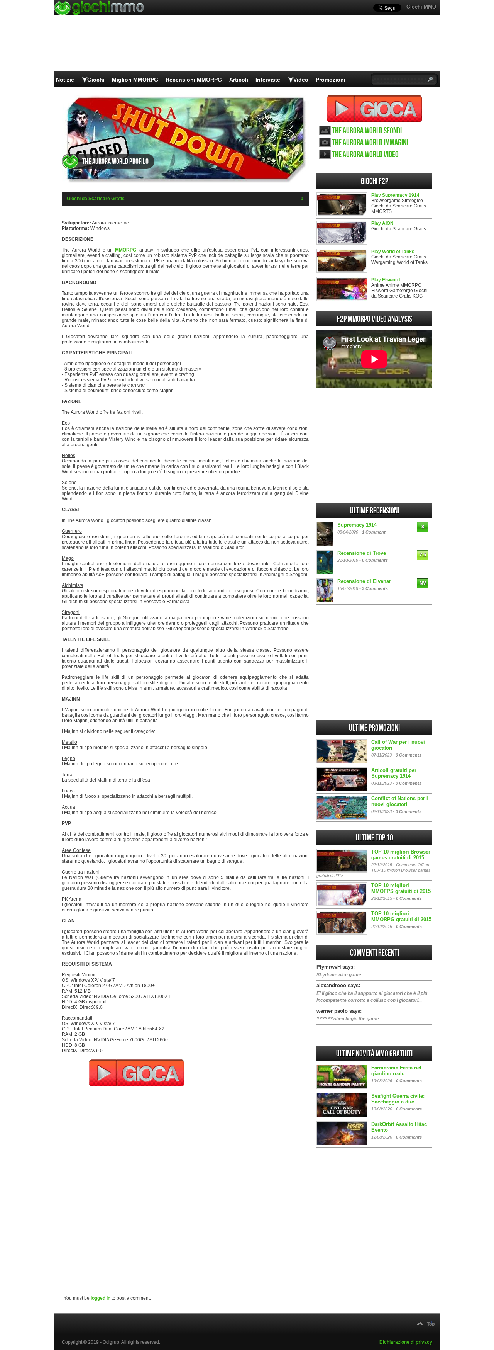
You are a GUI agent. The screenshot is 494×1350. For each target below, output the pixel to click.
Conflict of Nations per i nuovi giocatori (399, 801)
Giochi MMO (421, 7)
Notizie (65, 80)
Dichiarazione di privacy (405, 1342)
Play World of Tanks (392, 251)
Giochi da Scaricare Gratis (96, 198)
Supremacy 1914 (357, 525)
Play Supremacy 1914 (395, 195)
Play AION (382, 223)
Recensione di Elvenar (364, 581)
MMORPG (125, 250)
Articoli (238, 80)
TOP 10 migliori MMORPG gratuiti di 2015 (401, 916)
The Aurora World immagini (370, 143)
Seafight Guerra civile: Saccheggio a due (398, 1099)
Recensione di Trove (361, 553)
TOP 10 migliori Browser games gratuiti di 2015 (400, 854)
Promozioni (330, 80)
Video (300, 80)
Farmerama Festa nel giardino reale (396, 1070)
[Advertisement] (185, 1180)
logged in (100, 1298)
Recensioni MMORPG (194, 80)
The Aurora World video (365, 155)
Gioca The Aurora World (374, 108)
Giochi (96, 80)
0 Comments (375, 560)
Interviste (267, 80)
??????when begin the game (347, 1019)
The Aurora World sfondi (367, 131)
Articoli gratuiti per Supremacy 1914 (393, 773)
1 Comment (374, 532)
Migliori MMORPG (135, 80)
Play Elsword (385, 279)
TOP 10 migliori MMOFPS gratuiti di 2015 (401, 888)
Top (431, 1324)
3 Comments (375, 588)
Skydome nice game (338, 975)
